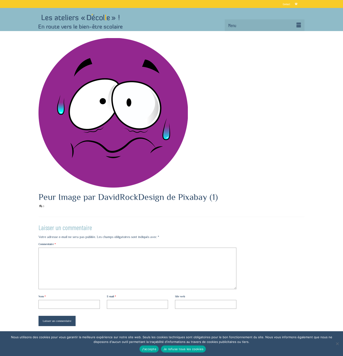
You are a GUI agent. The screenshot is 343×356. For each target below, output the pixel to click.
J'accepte (149, 349)
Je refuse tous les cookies (183, 349)
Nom (42, 296)
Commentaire (47, 244)
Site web (180, 296)
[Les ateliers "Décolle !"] (80, 21)
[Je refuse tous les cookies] (337, 343)
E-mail (111, 296)
